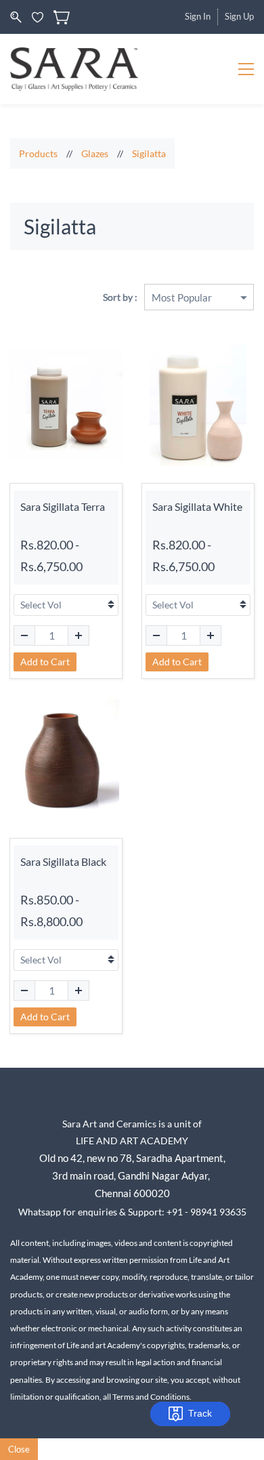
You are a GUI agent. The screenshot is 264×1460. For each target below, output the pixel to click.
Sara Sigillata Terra (62, 506)
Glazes (94, 153)
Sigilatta (149, 153)
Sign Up (239, 16)
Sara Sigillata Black (63, 861)
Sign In (198, 16)
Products (38, 153)
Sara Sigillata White (197, 506)
